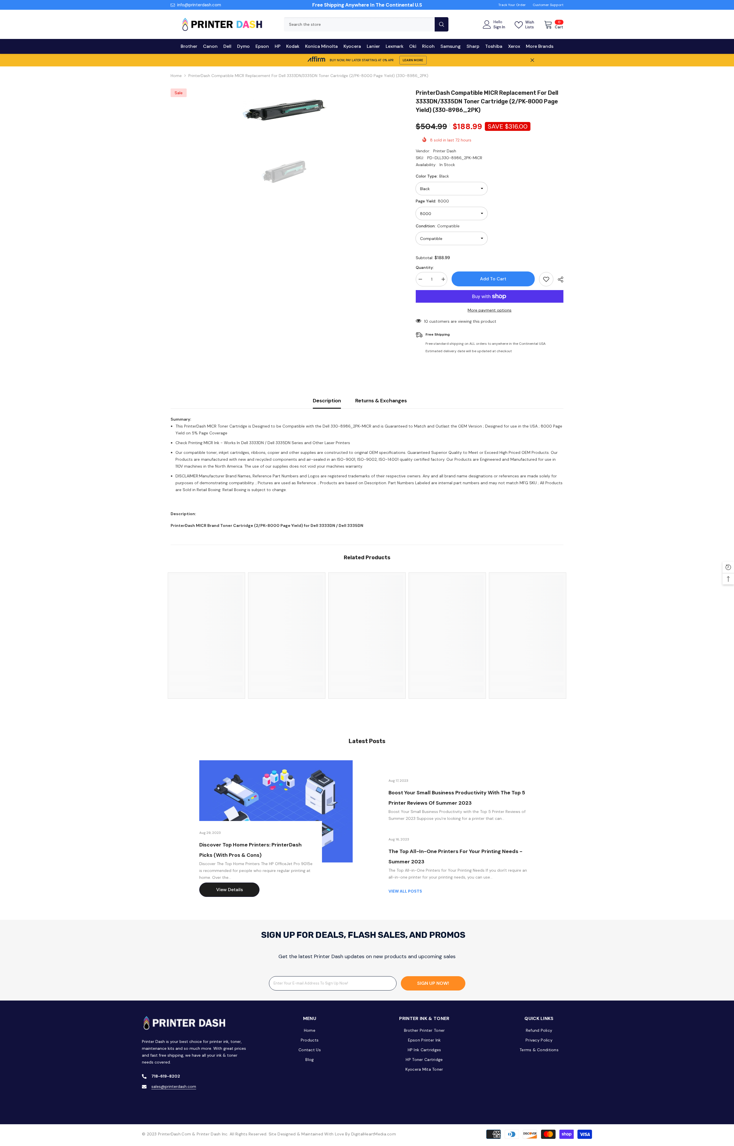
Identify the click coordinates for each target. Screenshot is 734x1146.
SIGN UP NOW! (433, 983)
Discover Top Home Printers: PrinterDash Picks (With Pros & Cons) (250, 849)
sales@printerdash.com (173, 1086)
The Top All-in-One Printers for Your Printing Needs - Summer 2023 (455, 856)
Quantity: (425, 267)
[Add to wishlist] (546, 279)
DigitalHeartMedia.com (373, 1134)
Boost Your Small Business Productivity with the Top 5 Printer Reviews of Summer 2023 (457, 797)
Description (327, 400)
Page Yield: (432, 201)
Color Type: (432, 176)
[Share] (558, 279)
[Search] (366, 24)
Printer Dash (444, 150)
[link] (206, 678)
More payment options (490, 310)
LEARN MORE (413, 60)
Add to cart (493, 279)
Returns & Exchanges (381, 400)
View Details (229, 890)
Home (176, 75)
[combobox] (359, 24)
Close (532, 60)
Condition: (438, 226)
